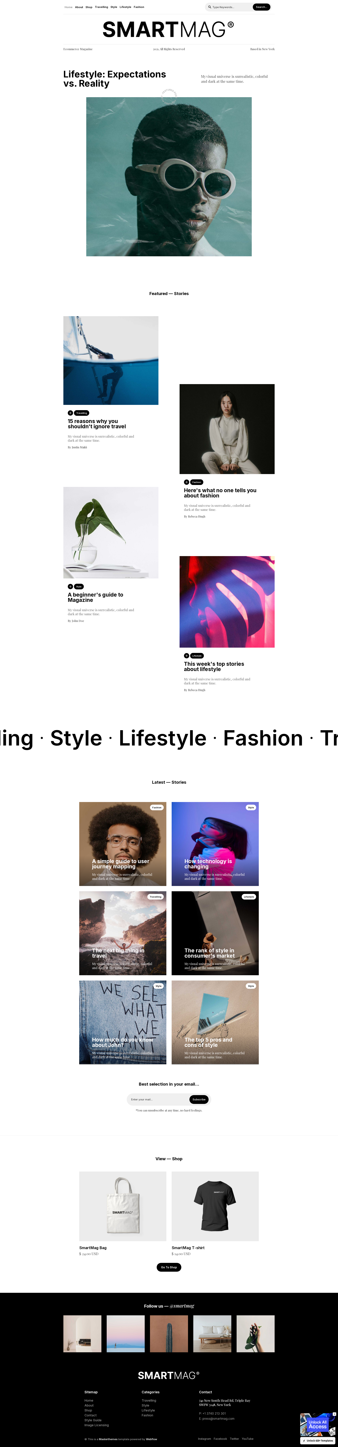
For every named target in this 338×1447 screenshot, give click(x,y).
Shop (89, 7)
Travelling (101, 7)
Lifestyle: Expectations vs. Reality (114, 79)
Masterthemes (108, 1439)
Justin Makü (79, 447)
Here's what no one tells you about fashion (220, 493)
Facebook (220, 1438)
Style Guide (93, 1420)
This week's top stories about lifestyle (214, 666)
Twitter (234, 1438)
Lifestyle (125, 7)
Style (114, 7)
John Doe (78, 621)
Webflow (151, 1439)
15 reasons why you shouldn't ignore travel (97, 423)
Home (69, 7)
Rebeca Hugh (196, 516)
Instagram (204, 1438)
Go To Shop (169, 1267)
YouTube (248, 1438)
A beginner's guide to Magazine (95, 597)
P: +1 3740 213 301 (212, 1413)
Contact (90, 1415)
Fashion (139, 7)
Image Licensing (96, 1425)
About (79, 7)
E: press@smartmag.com (216, 1418)
